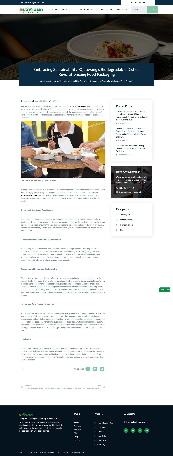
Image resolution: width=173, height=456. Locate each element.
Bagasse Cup (99, 431)
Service (91, 10)
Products (65, 10)
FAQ (112, 10)
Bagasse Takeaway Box (103, 423)
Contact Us (122, 10)
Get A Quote (165, 289)
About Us (80, 10)
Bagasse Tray (99, 445)
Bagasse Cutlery (100, 436)
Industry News (52, 81)
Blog (76, 437)
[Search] (152, 9)
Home (55, 10)
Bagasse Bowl (99, 427)
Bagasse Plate (100, 440)
